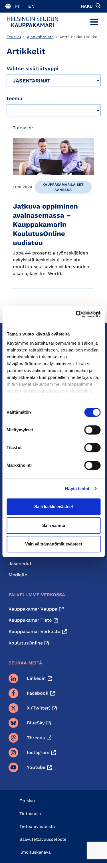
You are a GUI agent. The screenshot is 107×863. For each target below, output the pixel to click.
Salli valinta (53, 525)
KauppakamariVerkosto (34, 631)
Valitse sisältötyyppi (32, 68)
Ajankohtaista (40, 37)
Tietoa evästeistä (37, 826)
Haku (87, 6)
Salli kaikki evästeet (53, 506)
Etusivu (14, 37)
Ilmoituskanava (35, 852)
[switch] (92, 429)
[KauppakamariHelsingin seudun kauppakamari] (32, 22)
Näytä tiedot (77, 488)
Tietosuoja (30, 813)
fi (17, 6)
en (31, 6)
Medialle (18, 574)
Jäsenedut (20, 563)
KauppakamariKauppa (33, 609)
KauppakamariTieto (30, 620)
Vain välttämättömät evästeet (53, 543)
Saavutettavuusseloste (42, 839)
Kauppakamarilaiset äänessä (63, 187)
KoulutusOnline (26, 643)
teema (14, 98)
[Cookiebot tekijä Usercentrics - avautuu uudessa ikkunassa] (76, 314)
